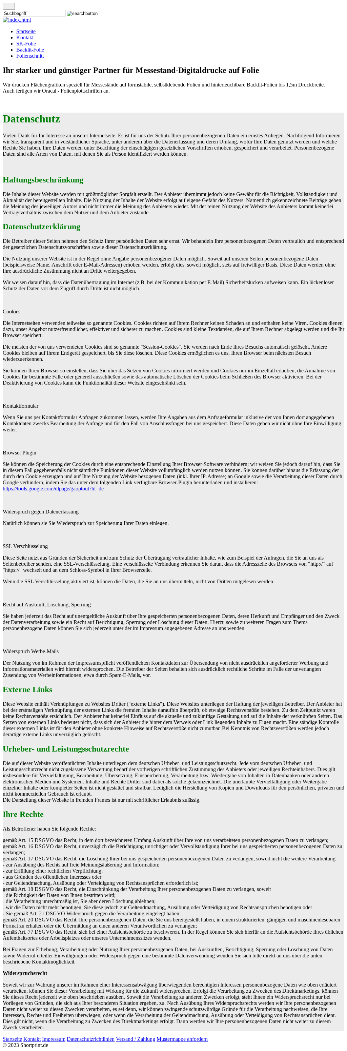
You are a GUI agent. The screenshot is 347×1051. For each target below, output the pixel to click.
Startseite (26, 31)
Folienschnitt (30, 56)
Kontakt (25, 37)
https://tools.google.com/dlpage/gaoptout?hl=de (53, 488)
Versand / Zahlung (135, 1039)
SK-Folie (26, 43)
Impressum (53, 1039)
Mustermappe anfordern (182, 1039)
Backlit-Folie (30, 50)
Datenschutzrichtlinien (91, 1039)
